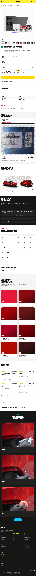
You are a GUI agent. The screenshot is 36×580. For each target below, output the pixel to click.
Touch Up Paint (6, 4)
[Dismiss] (11, 576)
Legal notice (3, 554)
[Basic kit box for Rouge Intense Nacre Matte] (2, 43)
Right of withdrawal (4, 558)
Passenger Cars (3, 537)
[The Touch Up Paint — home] (18, 1)
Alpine (3, 270)
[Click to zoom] (18, 24)
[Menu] (2, 1)
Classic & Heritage (4, 541)
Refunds (2, 561)
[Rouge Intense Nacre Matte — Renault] (6, 43)
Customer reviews (27, 544)
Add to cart (18, 77)
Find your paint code (27, 537)
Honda (14, 541)
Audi (13, 544)
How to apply (26, 539)
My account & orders (27, 535)
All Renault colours (5, 405)
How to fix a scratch (27, 541)
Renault (10, 4)
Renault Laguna (18, 405)
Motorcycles (3, 539)
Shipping (2, 559)
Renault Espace (11, 405)
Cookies (2, 565)
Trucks (2, 544)
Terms (2, 556)
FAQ (25, 543)
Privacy (2, 563)
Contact (25, 550)
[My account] (32, 1)
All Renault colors (4, 288)
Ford (13, 543)
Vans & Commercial (4, 543)
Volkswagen (14, 535)
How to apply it (3, 105)
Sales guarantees (27, 548)
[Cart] (34, 1)
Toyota (14, 539)
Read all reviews (4, 395)
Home (2, 4)
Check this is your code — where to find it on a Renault (9, 104)
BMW (13, 537)
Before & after (26, 546)
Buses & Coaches (3, 546)
